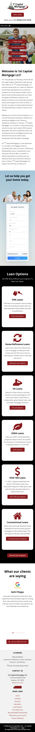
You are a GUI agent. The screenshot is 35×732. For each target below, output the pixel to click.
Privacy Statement (17, 718)
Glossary (17, 701)
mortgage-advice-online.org (17, 262)
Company (17, 699)
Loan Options (17, 707)
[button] (17, 15)
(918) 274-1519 (17, 683)
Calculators (17, 704)
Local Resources (17, 710)
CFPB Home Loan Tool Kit (17, 715)
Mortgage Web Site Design (12, 729)
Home (18, 696)
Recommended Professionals (17, 713)
